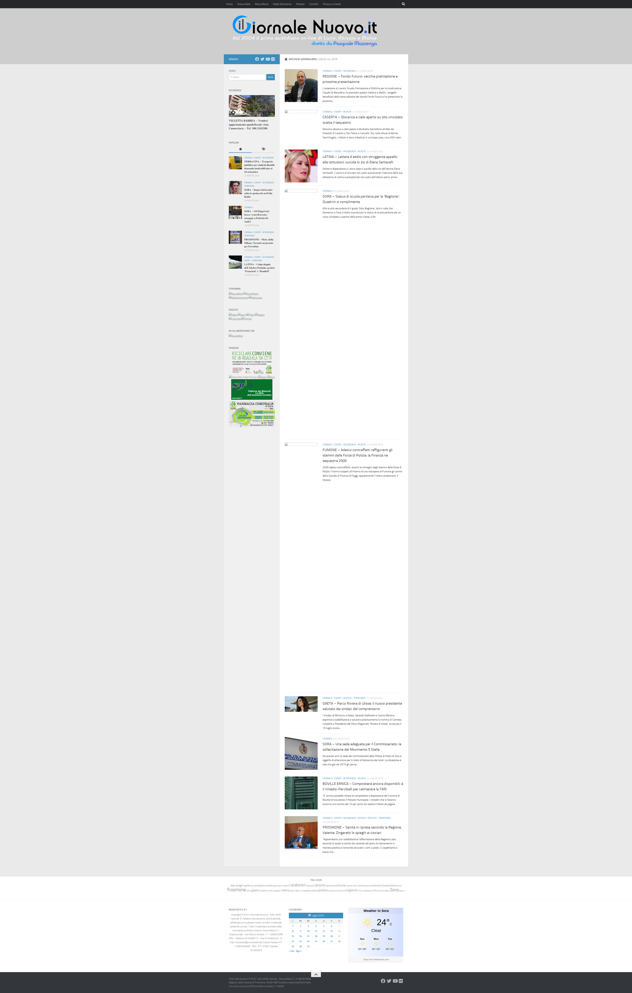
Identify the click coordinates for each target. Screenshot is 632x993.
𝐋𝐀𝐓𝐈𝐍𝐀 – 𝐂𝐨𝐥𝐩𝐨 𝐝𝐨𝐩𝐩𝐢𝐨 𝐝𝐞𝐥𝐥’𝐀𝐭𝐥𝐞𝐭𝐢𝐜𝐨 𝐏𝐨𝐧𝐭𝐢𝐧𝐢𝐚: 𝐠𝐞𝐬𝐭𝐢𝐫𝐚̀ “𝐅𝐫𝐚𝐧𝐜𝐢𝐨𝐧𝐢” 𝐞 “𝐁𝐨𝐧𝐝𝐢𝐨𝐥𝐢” (259, 268)
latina (286, 890)
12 (323, 931)
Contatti (313, 4)
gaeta (255, 890)
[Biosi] (271, 377)
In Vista (347, 111)
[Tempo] (247, 318)
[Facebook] (257, 59)
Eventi (337, 71)
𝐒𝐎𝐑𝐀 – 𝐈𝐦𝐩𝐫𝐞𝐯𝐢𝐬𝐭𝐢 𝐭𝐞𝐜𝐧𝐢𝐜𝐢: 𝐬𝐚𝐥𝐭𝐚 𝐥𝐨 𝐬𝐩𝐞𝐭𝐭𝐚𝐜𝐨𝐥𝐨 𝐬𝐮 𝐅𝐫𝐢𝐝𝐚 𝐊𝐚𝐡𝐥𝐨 (258, 193)
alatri (232, 885)
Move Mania (261, 4)
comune (340, 885)
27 (331, 941)
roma (375, 890)
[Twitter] (262, 59)
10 (308, 931)
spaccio (402, 891)
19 (323, 936)
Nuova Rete (243, 4)
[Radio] (233, 314)
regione (351, 890)
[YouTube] (268, 59)
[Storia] (235, 318)
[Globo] (262, 377)
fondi (393, 885)
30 (300, 946)
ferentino (377, 885)
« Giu (291, 951)
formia (399, 886)
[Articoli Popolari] (240, 149)
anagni (240, 885)
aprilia (247, 885)
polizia (323, 890)
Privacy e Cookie (332, 4)
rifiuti (360, 891)
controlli (349, 886)
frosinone (236, 890)
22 (292, 941)
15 (292, 936)
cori (355, 885)
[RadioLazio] (255, 297)
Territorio (359, 698)
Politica (372, 818)
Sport (247, 260)
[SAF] (251, 398)
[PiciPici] (251, 373)
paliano (314, 890)
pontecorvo (332, 891)
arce (252, 886)
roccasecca (367, 891)
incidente (263, 890)
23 (300, 941)
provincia (341, 890)
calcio (286, 885)
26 (323, 941)
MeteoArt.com (381, 959)
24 (308, 941)
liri (301, 890)
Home (229, 4)
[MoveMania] (250, 293)
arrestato (260, 885)
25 (316, 941)
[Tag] (263, 149)
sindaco (386, 891)
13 (331, 931)
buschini (279, 886)
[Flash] (250, 314)
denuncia (368, 885)
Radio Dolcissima (282, 4)
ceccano (330, 885)
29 (292, 946)
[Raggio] (260, 314)
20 (331, 936)
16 (300, 936)
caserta (310, 885)
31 (308, 946)
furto (248, 890)
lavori (292, 890)
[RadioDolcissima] (238, 297)
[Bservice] (252, 426)
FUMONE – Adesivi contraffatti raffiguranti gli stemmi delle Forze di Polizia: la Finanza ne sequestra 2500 (358, 455)
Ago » (299, 951)
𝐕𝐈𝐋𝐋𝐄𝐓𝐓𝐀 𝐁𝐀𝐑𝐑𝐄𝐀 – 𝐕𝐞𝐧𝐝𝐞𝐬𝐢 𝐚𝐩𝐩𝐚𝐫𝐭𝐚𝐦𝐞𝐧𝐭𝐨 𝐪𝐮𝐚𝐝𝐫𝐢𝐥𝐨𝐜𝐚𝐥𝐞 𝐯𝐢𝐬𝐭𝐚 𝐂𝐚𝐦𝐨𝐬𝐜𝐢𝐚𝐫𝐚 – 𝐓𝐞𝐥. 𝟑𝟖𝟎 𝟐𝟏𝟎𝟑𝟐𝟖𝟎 (249, 124)
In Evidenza (349, 71)
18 (316, 936)
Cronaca (327, 71)
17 (308, 936)
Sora (394, 889)
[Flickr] (273, 59)
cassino (319, 885)
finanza (386, 885)
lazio (297, 890)
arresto (269, 885)
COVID (360, 885)
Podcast (300, 4)
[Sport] (242, 314)
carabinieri (297, 885)
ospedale (307, 890)
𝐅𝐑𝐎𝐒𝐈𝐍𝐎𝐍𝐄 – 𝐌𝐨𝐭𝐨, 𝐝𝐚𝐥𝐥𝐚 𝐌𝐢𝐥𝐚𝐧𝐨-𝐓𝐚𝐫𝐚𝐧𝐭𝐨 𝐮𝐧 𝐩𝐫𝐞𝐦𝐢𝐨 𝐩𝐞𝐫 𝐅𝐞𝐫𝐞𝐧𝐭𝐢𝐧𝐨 (259, 243)
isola (270, 890)
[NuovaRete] (236, 293)
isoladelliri (277, 891)
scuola (380, 891)
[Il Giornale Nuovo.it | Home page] (305, 31)
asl (275, 885)
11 (316, 931)
